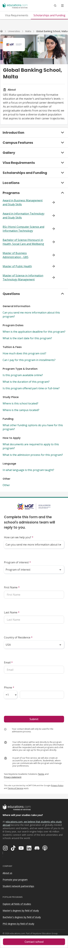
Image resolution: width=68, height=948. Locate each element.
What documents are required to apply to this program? (31, 446)
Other (6, 485)
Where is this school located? (20, 403)
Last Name (11, 612)
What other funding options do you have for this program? (33, 427)
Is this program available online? (23, 375)
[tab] (16, 15)
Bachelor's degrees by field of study (22, 917)
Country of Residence (18, 637)
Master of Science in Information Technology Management (23, 277)
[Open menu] (62, 6)
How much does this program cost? (24, 353)
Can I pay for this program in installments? (29, 360)
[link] (52, 31)
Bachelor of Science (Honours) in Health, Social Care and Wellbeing (23, 242)
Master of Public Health (17, 266)
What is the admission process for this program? (33, 455)
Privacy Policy (57, 785)
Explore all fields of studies (17, 904)
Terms (41, 773)
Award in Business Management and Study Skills (23, 202)
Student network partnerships (18, 886)
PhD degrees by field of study (18, 923)
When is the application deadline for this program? (34, 331)
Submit (34, 719)
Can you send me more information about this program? (31, 314)
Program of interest (17, 562)
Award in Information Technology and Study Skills (23, 215)
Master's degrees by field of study (21, 910)
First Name (12, 587)
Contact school (34, 942)
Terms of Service (15, 788)
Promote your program (15, 879)
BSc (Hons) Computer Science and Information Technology (23, 229)
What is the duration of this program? (26, 382)
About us (7, 873)
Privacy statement (12, 777)
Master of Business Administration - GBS (15, 255)
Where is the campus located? (21, 410)
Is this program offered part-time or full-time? (31, 388)
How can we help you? (18, 537)
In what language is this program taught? (28, 470)
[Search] (55, 6)
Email (8, 662)
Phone (9, 687)
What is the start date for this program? (27, 338)
